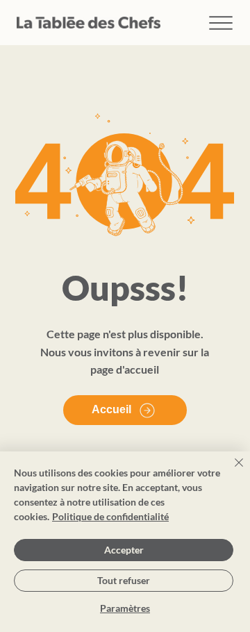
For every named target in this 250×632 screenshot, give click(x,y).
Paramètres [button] (125, 608)
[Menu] (221, 22)
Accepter (124, 550)
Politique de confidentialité (110, 516)
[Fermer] (230, 471)
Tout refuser (123, 580)
